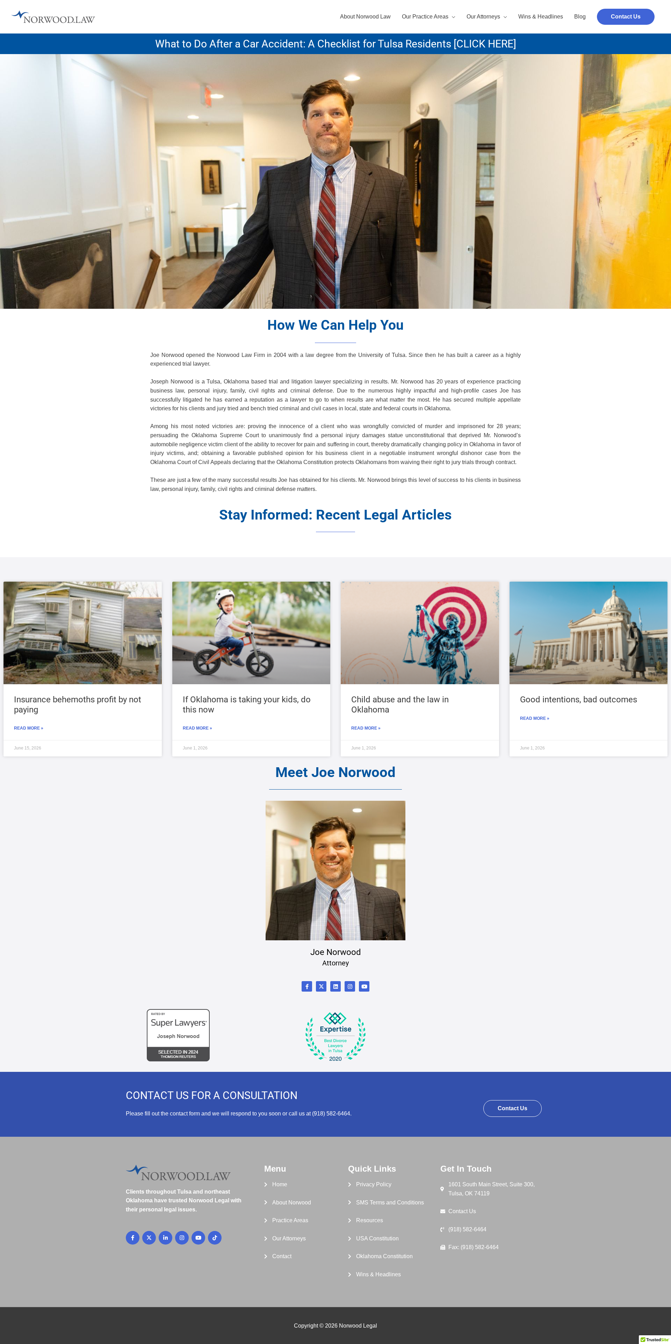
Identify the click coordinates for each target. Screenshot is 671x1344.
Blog (580, 17)
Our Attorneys (483, 17)
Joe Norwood (335, 952)
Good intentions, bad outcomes (578, 699)
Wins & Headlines (540, 17)
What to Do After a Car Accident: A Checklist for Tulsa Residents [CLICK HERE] (335, 44)
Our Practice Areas (425, 17)
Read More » (28, 728)
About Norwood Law (365, 17)
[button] (626, 17)
